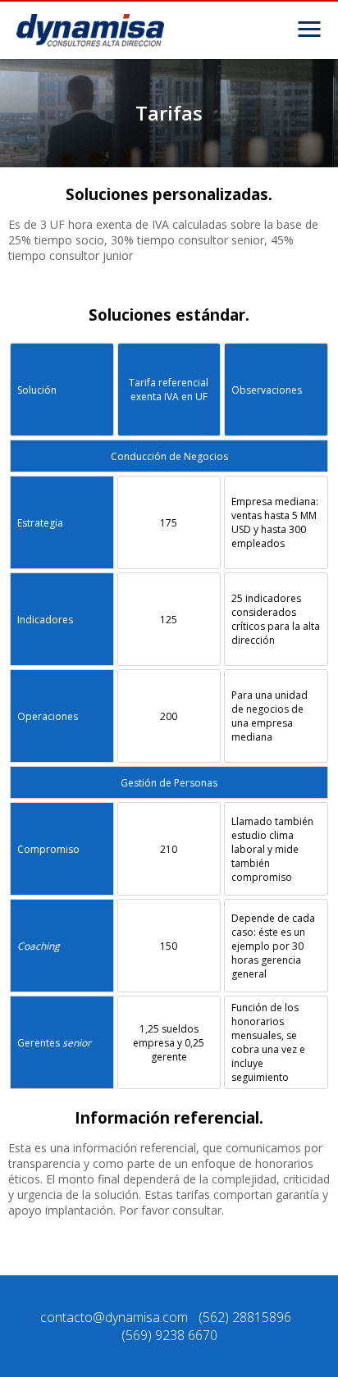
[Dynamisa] (90, 30)
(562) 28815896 (245, 1317)
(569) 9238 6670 (169, 1335)
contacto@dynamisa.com (114, 1317)
